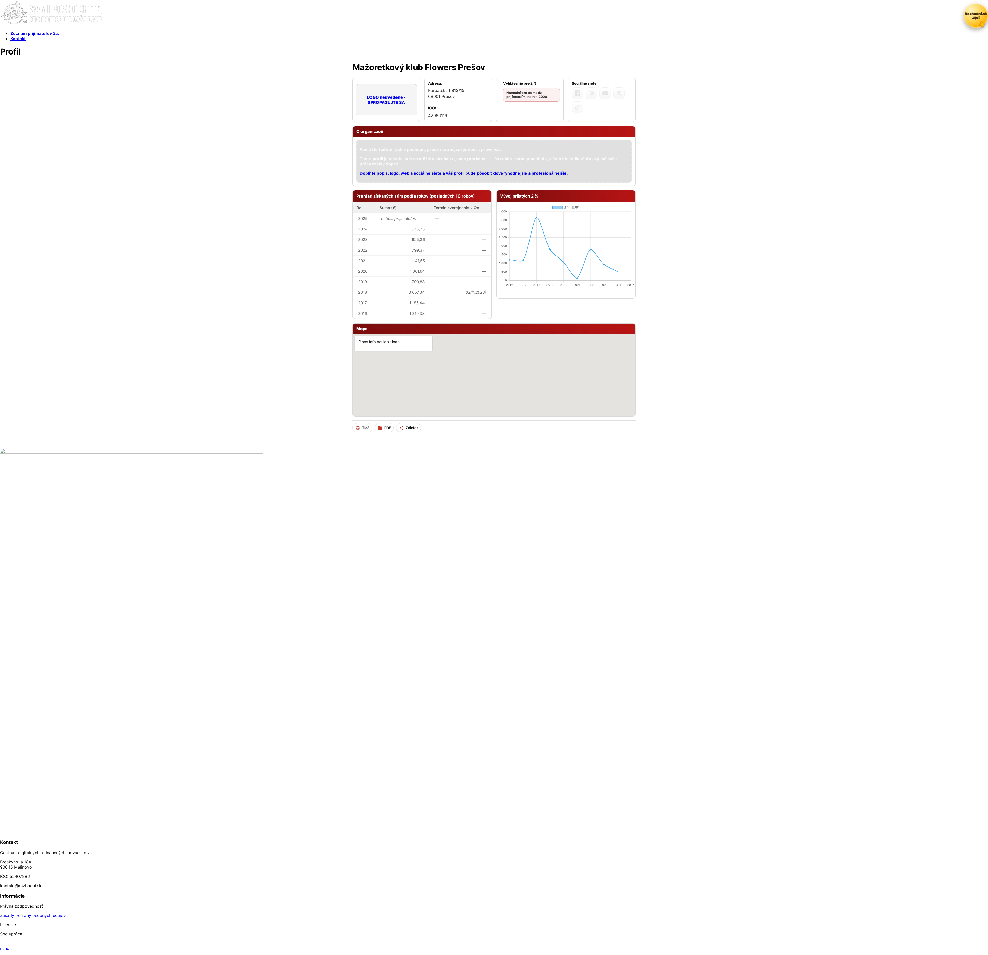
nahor (5, 948)
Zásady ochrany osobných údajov (33, 915)
